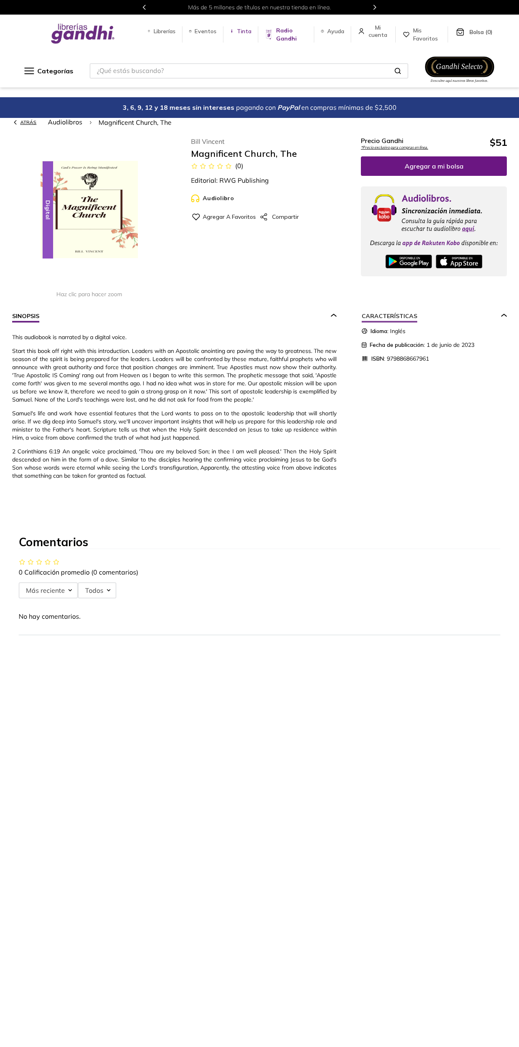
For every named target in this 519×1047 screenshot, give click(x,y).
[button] (89, 210)
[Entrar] (379, 31)
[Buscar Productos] (398, 71)
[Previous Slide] (144, 7)
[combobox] (249, 71)
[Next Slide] (375, 7)
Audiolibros (65, 122)
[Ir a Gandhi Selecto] (460, 84)
